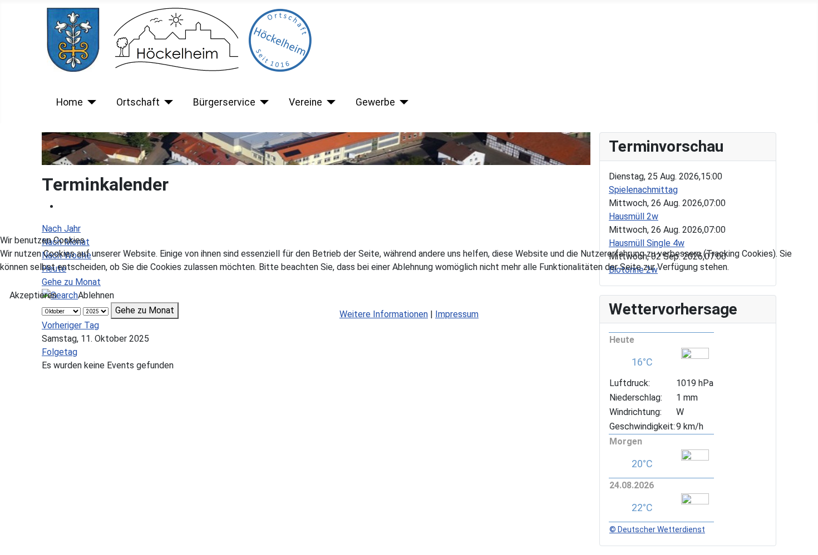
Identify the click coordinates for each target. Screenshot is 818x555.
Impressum (457, 314)
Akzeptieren (33, 295)
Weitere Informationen (383, 314)
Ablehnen (96, 295)
